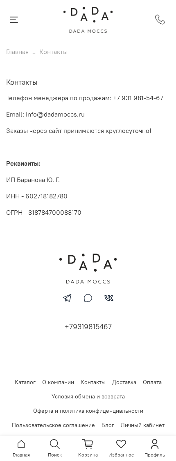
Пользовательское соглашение (53, 425)
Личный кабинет (143, 425)
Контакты (93, 382)
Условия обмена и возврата (88, 396)
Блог (108, 425)
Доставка (124, 382)
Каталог (25, 382)
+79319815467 (88, 326)
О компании (58, 382)
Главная (17, 51)
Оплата (152, 382)
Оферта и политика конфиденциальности (88, 410)
